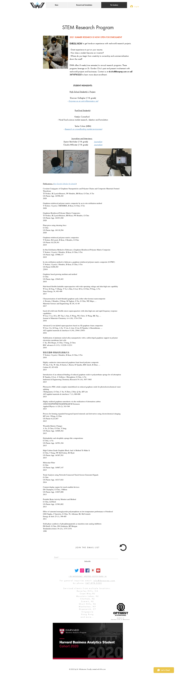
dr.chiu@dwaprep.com (118, 71)
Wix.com (103, 669)
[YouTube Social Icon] (98, 570)
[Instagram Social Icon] (82, 570)
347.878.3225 (93, 583)
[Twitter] (77, 570)
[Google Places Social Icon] (93, 570)
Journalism (98, 144)
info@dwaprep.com (104, 581)
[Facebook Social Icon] (87, 570)
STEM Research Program (88, 27)
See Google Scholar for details (65, 183)
